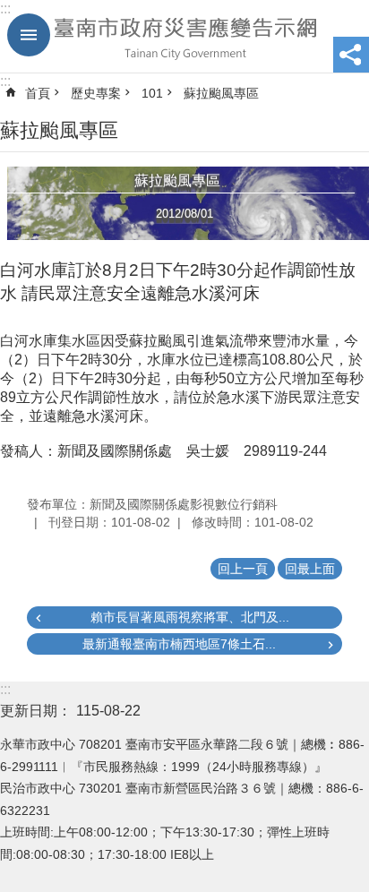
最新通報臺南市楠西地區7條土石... (179, 644)
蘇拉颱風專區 (221, 93)
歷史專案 (96, 93)
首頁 (37, 93)
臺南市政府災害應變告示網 (184, 37)
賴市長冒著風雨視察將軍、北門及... (189, 617)
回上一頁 (243, 569)
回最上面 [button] (310, 569)
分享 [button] (351, 55)
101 (152, 93)
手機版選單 (28, 34)
